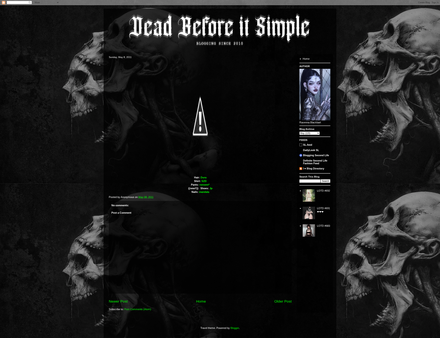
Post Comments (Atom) (137, 309)
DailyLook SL (311, 150)
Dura (203, 177)
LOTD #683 (323, 225)
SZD (204, 181)
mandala (204, 191)
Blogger (234, 327)
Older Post (283, 301)
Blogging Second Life (316, 155)
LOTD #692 (323, 190)
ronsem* (204, 184)
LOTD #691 (323, 208)
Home (201, 301)
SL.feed (307, 144)
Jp (211, 188)
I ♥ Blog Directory (313, 168)
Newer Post (118, 301)
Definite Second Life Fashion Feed (315, 162)
